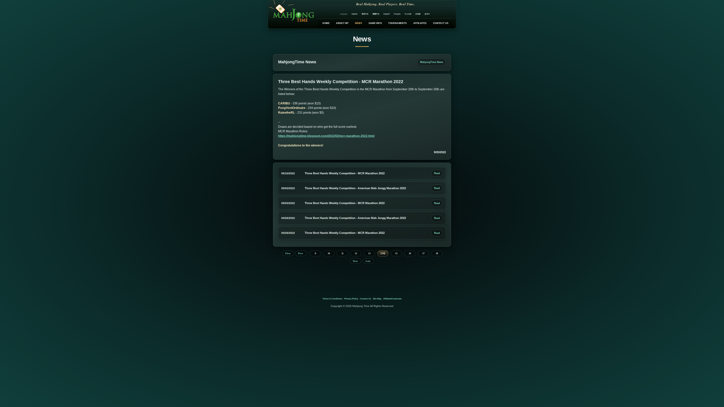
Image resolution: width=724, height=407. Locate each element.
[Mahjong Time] (291, 14)
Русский (408, 14)
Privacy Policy (351, 299)
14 (383, 253)
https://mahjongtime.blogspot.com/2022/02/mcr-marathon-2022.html (326, 136)
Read (437, 173)
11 (342, 253)
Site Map (377, 299)
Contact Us (441, 23)
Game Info (375, 23)
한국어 (427, 14)
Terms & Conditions (332, 299)
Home (325, 23)
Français (397, 14)
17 (423, 253)
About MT (342, 23)
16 (410, 253)
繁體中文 (376, 14)
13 (369, 253)
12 (356, 253)
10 (329, 253)
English (354, 14)
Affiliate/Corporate (392, 299)
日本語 (417, 14)
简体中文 (365, 14)
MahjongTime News (431, 62)
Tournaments (397, 23)
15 (396, 253)
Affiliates (420, 23)
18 (437, 253)
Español (386, 14)
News (358, 23)
